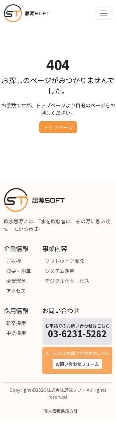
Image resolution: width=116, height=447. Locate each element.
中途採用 (16, 333)
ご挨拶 (13, 261)
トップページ (58, 127)
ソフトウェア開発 (64, 261)
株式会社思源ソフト (66, 390)
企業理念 (16, 280)
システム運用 (60, 271)
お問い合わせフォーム (77, 364)
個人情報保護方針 (60, 411)
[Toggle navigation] (103, 13)
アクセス (16, 290)
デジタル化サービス (67, 280)
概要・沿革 (18, 271)
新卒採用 (16, 323)
